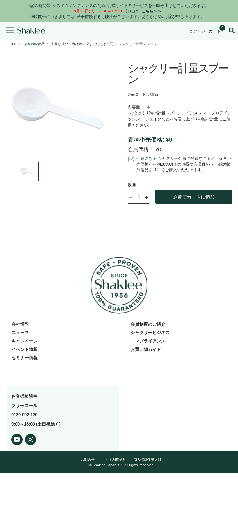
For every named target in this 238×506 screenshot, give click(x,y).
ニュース (20, 332)
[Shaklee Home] (31, 31)
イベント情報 (25, 349)
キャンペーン (25, 340)
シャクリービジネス (150, 332)
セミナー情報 (25, 357)
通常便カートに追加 (194, 196)
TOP (13, 44)
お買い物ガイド (146, 349)
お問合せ (88, 460)
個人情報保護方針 (147, 460)
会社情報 (20, 324)
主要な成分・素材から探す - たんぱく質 (82, 44)
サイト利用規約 (114, 460)
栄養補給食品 (34, 44)
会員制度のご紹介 (148, 324)
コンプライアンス (148, 340)
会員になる (146, 158)
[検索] (231, 31)
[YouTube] (17, 438)
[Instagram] (30, 438)
